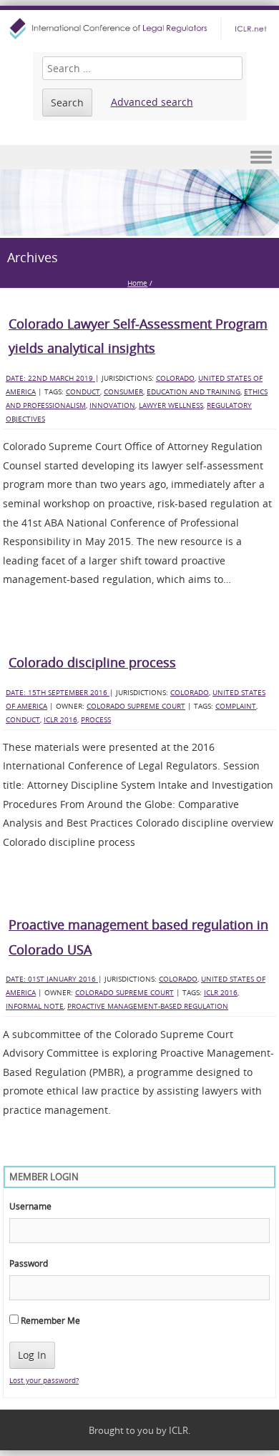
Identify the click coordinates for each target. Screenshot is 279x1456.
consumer (123, 392)
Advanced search (152, 102)
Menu (139, 157)
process (96, 719)
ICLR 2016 (60, 719)
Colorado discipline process (92, 662)
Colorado (175, 378)
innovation (112, 405)
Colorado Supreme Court (136, 706)
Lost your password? (44, 1380)
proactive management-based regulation (147, 1006)
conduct (83, 392)
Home (137, 283)
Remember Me (49, 1320)
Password (28, 1263)
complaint (235, 706)
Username (30, 1206)
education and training (193, 392)
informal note (35, 1006)
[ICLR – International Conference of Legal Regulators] (139, 28)
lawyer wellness (171, 405)
